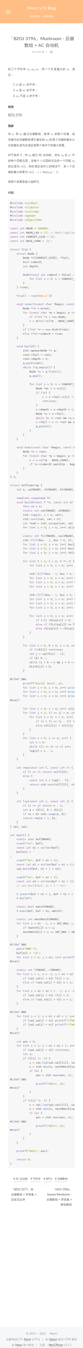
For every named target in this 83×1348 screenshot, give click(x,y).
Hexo (18, 1345)
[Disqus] (41, 1270)
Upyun (53, 1339)
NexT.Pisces (56, 1345)
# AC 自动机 (20, 1179)
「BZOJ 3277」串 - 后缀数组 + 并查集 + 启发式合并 (23, 1194)
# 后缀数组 (61, 1179)
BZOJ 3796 (15, 115)
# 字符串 (36, 1179)
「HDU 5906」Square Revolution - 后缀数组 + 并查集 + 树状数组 (59, 1197)
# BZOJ (48, 1179)
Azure (27, 1339)
